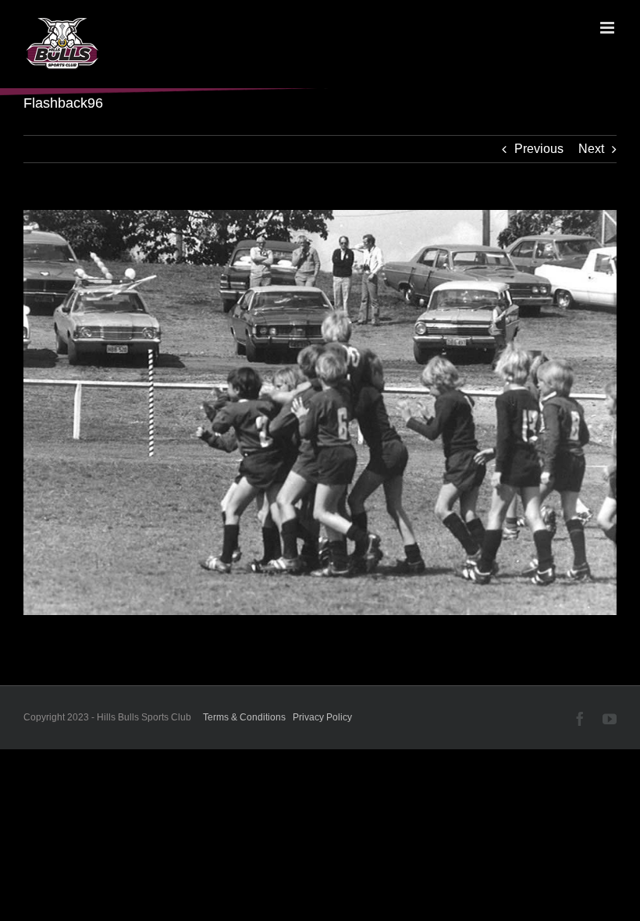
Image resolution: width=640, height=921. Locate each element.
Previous (539, 148)
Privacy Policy (322, 717)
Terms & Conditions (244, 717)
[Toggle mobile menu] (608, 28)
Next (591, 148)
